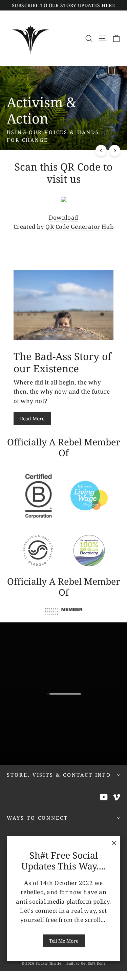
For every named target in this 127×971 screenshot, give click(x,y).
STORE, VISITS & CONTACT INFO (59, 774)
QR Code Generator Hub (79, 226)
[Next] (114, 150)
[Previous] (101, 150)
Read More (32, 418)
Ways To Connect (37, 817)
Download (63, 217)
